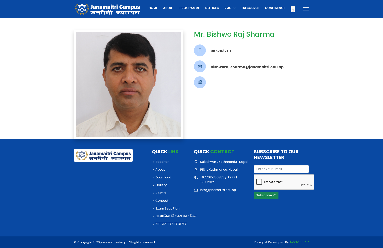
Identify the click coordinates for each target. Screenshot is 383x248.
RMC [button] (228, 8)
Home (153, 8)
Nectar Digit (299, 242)
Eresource (250, 8)
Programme (190, 8)
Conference (275, 8)
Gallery (161, 185)
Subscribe (264, 195)
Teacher (162, 161)
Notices (212, 8)
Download (163, 177)
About (168, 8)
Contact (162, 200)
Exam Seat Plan (167, 208)
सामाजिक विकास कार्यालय (172, 216)
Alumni (160, 193)
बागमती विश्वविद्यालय (171, 224)
